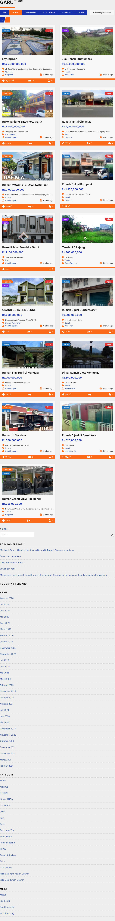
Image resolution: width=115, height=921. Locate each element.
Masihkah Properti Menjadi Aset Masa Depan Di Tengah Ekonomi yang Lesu (37, 550)
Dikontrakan (48, 12)
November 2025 (8, 654)
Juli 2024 (4, 710)
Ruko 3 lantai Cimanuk (76, 121)
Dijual (15, 12)
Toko (2, 861)
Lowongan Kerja (8, 568)
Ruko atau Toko (7, 830)
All (4, 12)
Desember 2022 (8, 747)
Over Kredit (67, 12)
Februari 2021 (6, 766)
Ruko (7, 134)
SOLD (81, 12)
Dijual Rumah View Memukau (80, 372)
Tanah (67, 72)
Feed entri (5, 901)
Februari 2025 (7, 685)
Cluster (8, 323)
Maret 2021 (5, 759)
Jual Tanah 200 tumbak (77, 58)
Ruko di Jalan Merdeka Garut (20, 247)
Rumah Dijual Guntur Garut (79, 309)
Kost (2, 818)
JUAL (2, 811)
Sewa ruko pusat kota (10, 556)
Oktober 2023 (7, 741)
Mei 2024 (4, 722)
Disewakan (30, 12)
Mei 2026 (4, 617)
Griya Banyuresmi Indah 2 (12, 562)
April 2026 (5, 623)
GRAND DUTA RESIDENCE (19, 309)
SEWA (3, 849)
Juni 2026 (5, 610)
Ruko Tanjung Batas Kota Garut (22, 121)
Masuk (3, 894)
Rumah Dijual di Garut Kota (79, 435)
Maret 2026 (5, 629)
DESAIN (4, 793)
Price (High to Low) (101, 12)
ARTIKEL (4, 787)
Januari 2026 (6, 641)
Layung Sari (9, 58)
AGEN (3, 780)
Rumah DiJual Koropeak (77, 184)
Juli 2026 (4, 604)
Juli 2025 (4, 660)
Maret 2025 (5, 679)
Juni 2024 (5, 716)
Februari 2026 (7, 635)
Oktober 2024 (7, 697)
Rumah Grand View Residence (21, 498)
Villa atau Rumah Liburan (12, 880)
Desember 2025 (8, 648)
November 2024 (8, 691)
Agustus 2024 (7, 703)
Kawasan (9, 72)
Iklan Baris (5, 805)
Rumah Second (7, 842)
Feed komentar (7, 907)
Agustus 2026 (7, 598)
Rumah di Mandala (14, 435)
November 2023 (8, 734)
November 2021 (8, 753)
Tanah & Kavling (8, 855)
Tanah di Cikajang (73, 247)
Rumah (13, 134)
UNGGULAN (6, 867)
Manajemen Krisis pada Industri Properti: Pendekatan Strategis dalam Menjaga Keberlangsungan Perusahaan (53, 575)
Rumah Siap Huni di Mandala (20, 372)
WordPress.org (7, 913)
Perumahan (16, 323)
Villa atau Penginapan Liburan (14, 873)
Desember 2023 (8, 728)
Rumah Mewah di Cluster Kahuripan (25, 184)
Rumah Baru (6, 836)
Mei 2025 (4, 672)
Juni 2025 (5, 666)
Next (6, 529)
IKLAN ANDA (6, 799)
